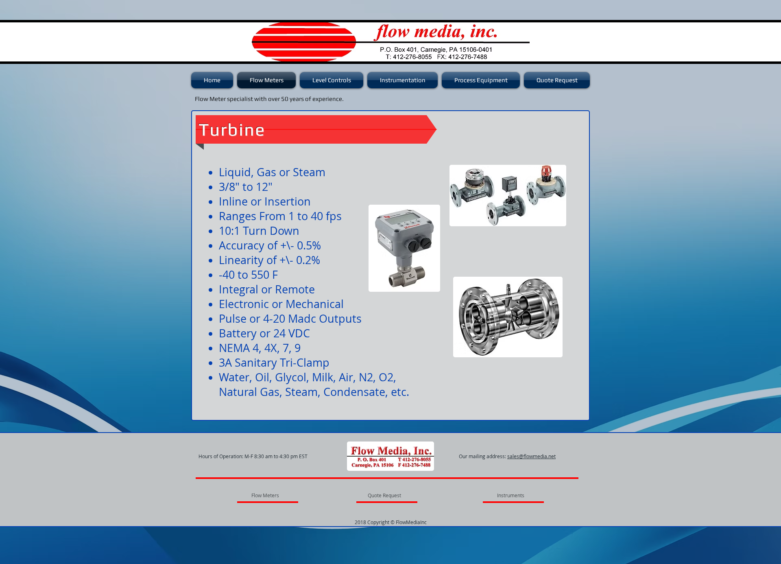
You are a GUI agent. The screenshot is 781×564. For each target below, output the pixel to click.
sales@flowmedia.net (531, 456)
